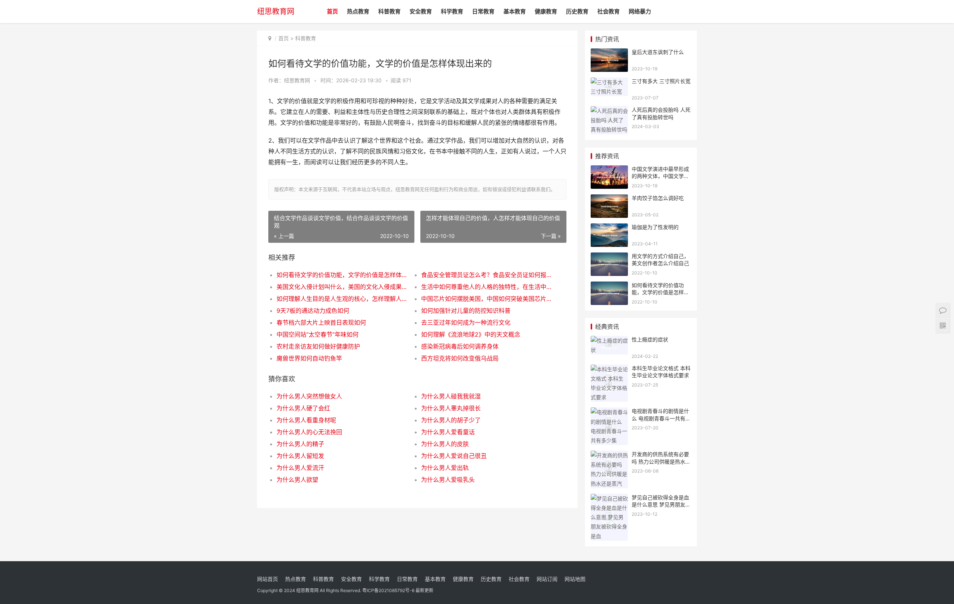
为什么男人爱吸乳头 (448, 479)
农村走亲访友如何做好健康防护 (318, 346)
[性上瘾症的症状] (609, 340)
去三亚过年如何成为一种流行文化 (466, 322)
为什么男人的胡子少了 (451, 420)
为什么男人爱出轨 (445, 467)
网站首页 (267, 579)
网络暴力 (640, 11)
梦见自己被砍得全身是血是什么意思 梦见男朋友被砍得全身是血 (661, 504)
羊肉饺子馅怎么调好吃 (658, 198)
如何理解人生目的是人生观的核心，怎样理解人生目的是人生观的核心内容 (342, 298)
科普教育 (389, 11)
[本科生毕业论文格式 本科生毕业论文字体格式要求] (609, 369)
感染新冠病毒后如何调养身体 (460, 346)
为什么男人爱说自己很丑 (454, 456)
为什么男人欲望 (297, 479)
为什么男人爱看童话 (448, 432)
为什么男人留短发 (300, 456)
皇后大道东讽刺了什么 (658, 52)
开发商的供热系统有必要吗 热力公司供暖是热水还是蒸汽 (661, 461)
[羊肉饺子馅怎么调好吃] (609, 199)
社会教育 (608, 11)
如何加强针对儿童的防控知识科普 (466, 310)
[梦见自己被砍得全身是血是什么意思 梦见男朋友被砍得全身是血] (609, 498)
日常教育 (483, 11)
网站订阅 (547, 579)
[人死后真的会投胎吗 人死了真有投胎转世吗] (609, 111)
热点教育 (358, 11)
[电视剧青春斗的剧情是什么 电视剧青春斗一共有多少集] (609, 412)
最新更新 (424, 590)
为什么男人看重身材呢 (306, 420)
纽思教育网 (275, 11)
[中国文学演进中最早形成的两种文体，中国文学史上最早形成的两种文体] (609, 170)
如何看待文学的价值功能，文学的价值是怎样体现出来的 (342, 275)
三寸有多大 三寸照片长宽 (661, 81)
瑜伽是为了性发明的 (655, 227)
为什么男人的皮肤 (445, 444)
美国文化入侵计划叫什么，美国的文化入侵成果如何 (342, 286)
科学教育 (452, 11)
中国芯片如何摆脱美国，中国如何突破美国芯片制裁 (486, 298)
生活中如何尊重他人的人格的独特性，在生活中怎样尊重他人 (486, 286)
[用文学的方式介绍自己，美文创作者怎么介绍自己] (609, 257)
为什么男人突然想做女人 (309, 396)
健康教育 (546, 11)
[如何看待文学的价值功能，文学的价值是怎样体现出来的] (609, 286)
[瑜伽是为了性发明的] (609, 228)
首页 (332, 11)
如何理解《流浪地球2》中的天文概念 (470, 334)
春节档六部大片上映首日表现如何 (321, 322)
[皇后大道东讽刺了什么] (609, 53)
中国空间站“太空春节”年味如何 (317, 334)
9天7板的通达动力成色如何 (313, 310)
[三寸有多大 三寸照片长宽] (609, 82)
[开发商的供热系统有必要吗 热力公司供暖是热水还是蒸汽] (609, 455)
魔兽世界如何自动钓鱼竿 (309, 358)
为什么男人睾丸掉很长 (451, 408)
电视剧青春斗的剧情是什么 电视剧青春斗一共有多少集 (661, 418)
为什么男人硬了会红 (303, 408)
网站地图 (575, 579)
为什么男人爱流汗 (300, 467)
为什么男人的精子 (300, 444)
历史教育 (577, 11)
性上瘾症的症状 (650, 339)
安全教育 (421, 11)
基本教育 (514, 11)
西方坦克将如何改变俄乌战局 (460, 358)
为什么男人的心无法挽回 (309, 432)
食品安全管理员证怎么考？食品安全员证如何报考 (486, 275)
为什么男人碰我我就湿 (451, 396)
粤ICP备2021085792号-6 (388, 590)
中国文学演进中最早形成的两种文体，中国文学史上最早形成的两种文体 (660, 176)
